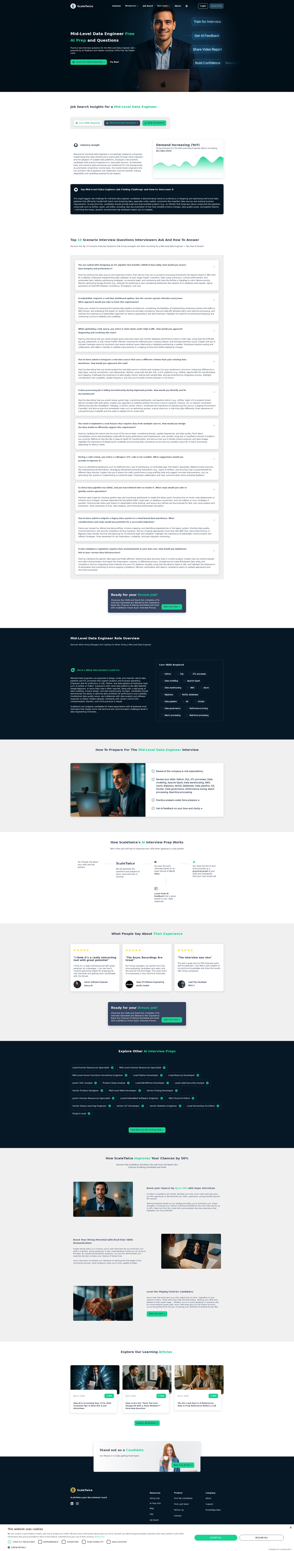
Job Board (154, 1520)
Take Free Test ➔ (172, 607)
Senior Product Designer (85, 1090)
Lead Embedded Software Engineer (139, 1098)
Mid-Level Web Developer (123, 1090)
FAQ (151, 1514)
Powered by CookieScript (280, 1549)
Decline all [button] (261, 1537)
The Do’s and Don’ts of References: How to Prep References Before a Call (197, 1404)
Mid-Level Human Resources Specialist (140, 1067)
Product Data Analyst (114, 1083)
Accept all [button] (216, 1537)
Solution (178, 1516)
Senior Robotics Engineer (163, 1106)
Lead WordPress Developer (150, 1083)
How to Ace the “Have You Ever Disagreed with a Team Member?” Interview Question (143, 1405)
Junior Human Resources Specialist (91, 1098)
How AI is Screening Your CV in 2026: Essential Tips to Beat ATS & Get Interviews (93, 1405)
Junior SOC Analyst (82, 1083)
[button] (98, 1547)
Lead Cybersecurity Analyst (189, 1083)
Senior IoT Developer (128, 1106)
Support (209, 1504)
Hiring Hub (155, 1498)
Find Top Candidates (183, 1498)
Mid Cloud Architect (179, 1098)
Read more (100, 1536)
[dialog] (147, 1537)
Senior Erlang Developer (160, 1090)
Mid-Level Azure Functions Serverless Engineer (97, 1075)
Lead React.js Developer (181, 1075)
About (208, 1498)
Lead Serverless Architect (201, 1106)
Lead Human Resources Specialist (90, 1067)
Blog (152, 1508)
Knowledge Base (213, 1510)
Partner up (179, 1510)
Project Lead (79, 1113)
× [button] (290, 1527)
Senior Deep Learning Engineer (89, 1106)
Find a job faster (181, 1504)
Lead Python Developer (145, 1075)
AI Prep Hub (155, 1503)
